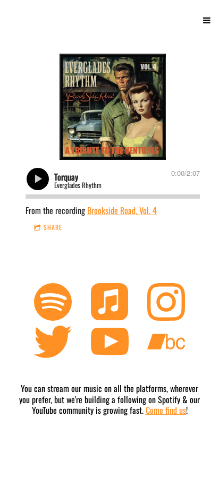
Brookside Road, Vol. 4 (122, 210)
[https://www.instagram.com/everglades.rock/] (166, 303)
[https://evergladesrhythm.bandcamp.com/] (166, 343)
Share (53, 227)
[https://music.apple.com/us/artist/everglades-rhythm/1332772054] (110, 303)
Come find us (166, 410)
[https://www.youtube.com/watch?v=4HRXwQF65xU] (110, 343)
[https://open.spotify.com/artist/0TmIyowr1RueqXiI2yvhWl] (53, 303)
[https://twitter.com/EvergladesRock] (53, 343)
